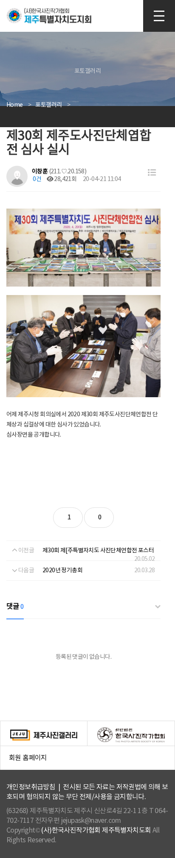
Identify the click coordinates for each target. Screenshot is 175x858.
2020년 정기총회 (62, 570)
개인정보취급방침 (30, 787)
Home (14, 105)
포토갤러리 (48, 105)
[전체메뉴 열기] (159, 16)
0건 (36, 179)
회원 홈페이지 (92, 762)
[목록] (152, 173)
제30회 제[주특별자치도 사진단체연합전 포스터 (98, 550)
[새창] (44, 735)
